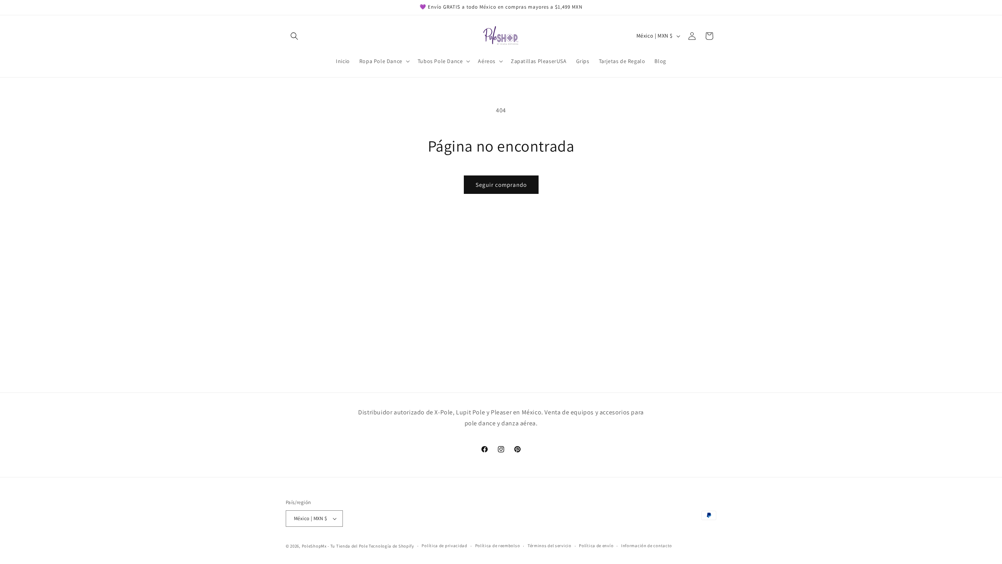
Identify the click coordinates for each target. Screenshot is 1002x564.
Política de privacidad (444, 545)
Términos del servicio (549, 545)
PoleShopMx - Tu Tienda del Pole (335, 546)
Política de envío (596, 545)
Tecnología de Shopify (391, 546)
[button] (294, 36)
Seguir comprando (501, 184)
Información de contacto (646, 545)
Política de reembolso (497, 545)
